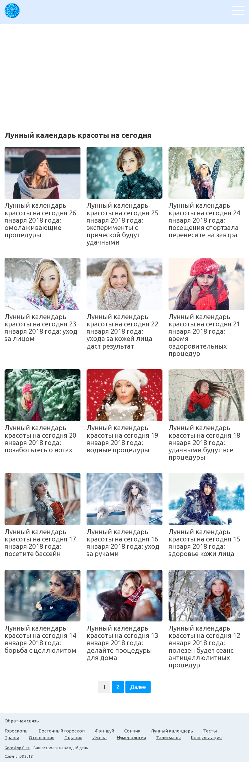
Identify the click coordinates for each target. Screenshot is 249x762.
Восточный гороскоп (62, 730)
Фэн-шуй (104, 730)
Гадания (73, 737)
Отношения (41, 737)
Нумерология (131, 737)
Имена (99, 737)
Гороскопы (17, 730)
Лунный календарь (172, 730)
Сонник (132, 730)
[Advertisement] (127, 74)
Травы (12, 737)
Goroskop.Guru (17, 748)
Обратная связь (22, 720)
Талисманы (168, 737)
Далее (138, 687)
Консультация (206, 737)
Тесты (210, 730)
